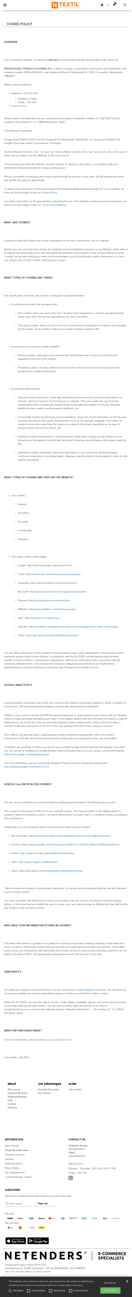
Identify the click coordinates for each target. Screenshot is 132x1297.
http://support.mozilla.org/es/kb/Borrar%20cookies (47, 853)
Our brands (44, 1093)
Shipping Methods (17, 1096)
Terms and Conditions (54, 204)
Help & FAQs (12, 1168)
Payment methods (15, 1154)
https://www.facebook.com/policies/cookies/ (53, 583)
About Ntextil (12, 1145)
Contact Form (18, 105)
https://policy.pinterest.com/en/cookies (49, 600)
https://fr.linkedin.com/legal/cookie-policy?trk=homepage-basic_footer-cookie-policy (73, 626)
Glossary (12, 1107)
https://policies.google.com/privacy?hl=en (49, 565)
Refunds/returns (14, 1163)
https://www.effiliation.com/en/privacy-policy (52, 609)
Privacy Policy (49, 192)
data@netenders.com (16, 1009)
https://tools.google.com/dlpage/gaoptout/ (26, 754)
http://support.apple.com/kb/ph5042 (38, 862)
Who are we (14, 1089)
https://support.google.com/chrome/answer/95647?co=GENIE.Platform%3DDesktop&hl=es (70, 844)
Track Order (75, 1089)
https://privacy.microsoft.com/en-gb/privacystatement (57, 591)
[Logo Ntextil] (66, 5)
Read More (78, 1285)
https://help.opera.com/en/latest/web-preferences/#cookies (51, 870)
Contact (12, 1103)
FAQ (10, 1100)
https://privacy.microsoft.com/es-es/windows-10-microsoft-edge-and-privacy (70, 835)
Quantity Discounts (48, 1089)
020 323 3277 (76, 1164)
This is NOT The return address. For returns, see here (28, 1272)
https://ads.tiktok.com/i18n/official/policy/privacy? (52, 635)
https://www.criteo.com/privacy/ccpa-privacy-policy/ (53, 574)
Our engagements (15, 1172)
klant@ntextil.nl (77, 1149)
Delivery (9, 1159)
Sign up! (43, 1203)
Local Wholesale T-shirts (18, 1177)
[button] (102, 4)
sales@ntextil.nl (77, 1156)
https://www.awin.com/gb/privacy (42, 618)
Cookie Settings (84, 989)
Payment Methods (17, 1093)
